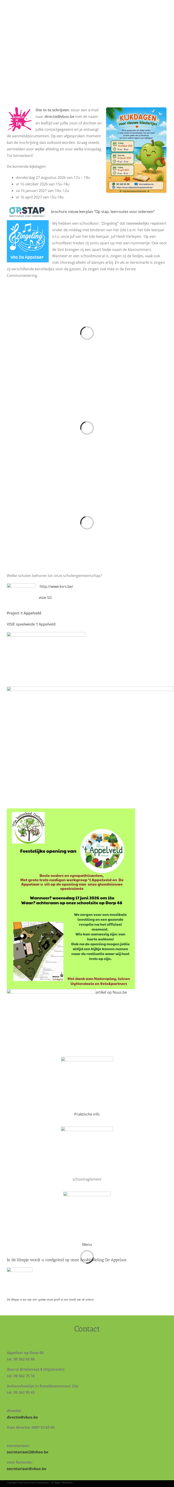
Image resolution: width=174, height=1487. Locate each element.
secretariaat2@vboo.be (27, 1452)
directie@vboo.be (59, 116)
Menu (87, 1244)
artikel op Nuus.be (111, 992)
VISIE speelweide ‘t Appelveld (31, 624)
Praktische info (87, 1114)
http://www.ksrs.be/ (56, 586)
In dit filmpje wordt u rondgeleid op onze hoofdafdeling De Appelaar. (67, 1259)
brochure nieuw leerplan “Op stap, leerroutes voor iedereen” (103, 211)
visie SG (45, 597)
